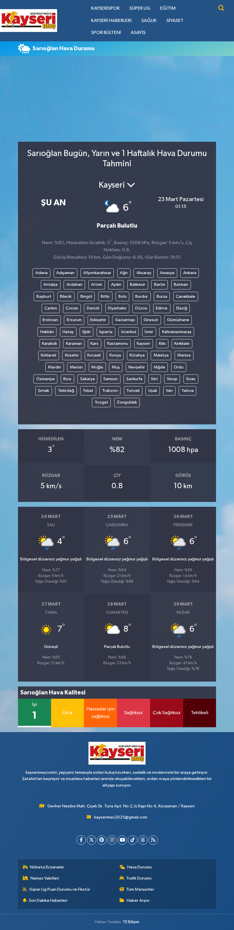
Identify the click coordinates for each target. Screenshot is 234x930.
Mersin (76, 367)
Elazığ (181, 308)
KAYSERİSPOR (105, 8)
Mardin (54, 367)
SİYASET (174, 20)
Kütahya (137, 355)
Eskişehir (98, 320)
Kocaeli (94, 355)
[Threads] (143, 840)
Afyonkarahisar (97, 273)
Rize (67, 379)
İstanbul (128, 332)
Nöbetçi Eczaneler (47, 867)
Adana (41, 273)
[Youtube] (122, 840)
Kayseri (143, 343)
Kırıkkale (181, 343)
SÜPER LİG (139, 8)
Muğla (97, 367)
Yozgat (101, 402)
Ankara (189, 273)
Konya (115, 355)
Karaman (74, 343)
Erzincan (50, 320)
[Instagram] (112, 840)
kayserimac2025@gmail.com (120, 817)
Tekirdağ (66, 390)
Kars (94, 343)
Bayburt (44, 296)
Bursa (162, 296)
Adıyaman (65, 273)
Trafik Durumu (139, 878)
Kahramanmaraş (176, 332)
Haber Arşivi (138, 900)
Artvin (96, 284)
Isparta (105, 332)
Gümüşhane (178, 320)
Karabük (49, 343)
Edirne (162, 308)
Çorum (72, 308)
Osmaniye (45, 379)
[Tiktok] (132, 840)
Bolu (122, 296)
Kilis (162, 343)
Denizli (93, 308)
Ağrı (124, 273)
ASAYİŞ (138, 32)
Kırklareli (48, 355)
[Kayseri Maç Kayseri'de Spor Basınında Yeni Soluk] (28, 20)
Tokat (88, 390)
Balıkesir (137, 284)
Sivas (190, 379)
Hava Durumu (139, 867)
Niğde (159, 367)
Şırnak (43, 390)
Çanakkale (185, 296)
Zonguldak (127, 402)
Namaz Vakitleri (45, 878)
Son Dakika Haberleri (48, 900)
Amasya (167, 273)
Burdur (141, 296)
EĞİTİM (168, 8)
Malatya (161, 355)
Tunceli (133, 390)
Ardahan (74, 284)
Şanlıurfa (134, 379)
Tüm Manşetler (140, 889)
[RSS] (153, 840)
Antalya (50, 284)
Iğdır (86, 332)
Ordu (178, 367)
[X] (91, 840)
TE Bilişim (131, 922)
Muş (116, 367)
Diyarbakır (117, 308)
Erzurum (74, 320)
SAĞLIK (149, 20)
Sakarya (87, 379)
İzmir (149, 332)
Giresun (151, 320)
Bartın (159, 284)
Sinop (172, 379)
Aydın (116, 284)
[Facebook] (81, 840)
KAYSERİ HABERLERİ (111, 20)
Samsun (110, 379)
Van (169, 390)
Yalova (187, 390)
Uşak (152, 390)
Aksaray (143, 273)
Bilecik (66, 296)
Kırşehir (72, 355)
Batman (181, 284)
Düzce (141, 308)
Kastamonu (117, 343)
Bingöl (86, 296)
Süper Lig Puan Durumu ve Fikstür (59, 889)
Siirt (154, 379)
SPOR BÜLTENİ (106, 32)
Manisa (184, 355)
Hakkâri (47, 332)
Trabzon (110, 390)
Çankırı (51, 308)
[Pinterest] (101, 840)
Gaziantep (125, 320)
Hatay (68, 332)
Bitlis (105, 296)
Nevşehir (136, 367)
